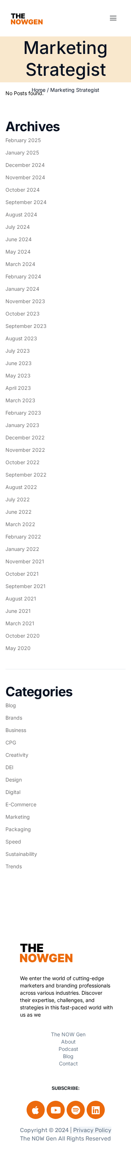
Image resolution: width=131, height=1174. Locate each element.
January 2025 (22, 152)
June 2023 (18, 363)
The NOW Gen (68, 1034)
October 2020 (22, 636)
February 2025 (23, 140)
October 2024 (22, 190)
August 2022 (21, 487)
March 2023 (20, 400)
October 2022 (22, 462)
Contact (68, 1063)
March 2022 (20, 524)
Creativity (16, 755)
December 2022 (25, 437)
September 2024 (26, 202)
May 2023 (18, 375)
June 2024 (18, 239)
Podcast (68, 1049)
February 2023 (23, 413)
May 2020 (18, 648)
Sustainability (21, 854)
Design (13, 779)
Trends (13, 866)
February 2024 (23, 276)
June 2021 (18, 611)
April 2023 (18, 388)
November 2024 (25, 177)
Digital (12, 792)
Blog (10, 705)
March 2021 (19, 623)
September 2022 (26, 474)
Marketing (17, 817)
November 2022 (25, 450)
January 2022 (22, 549)
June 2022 (18, 512)
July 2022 (17, 499)
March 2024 (20, 264)
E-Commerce (20, 804)
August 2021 (20, 598)
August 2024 (21, 214)
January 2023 (22, 425)
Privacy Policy (92, 1130)
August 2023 (21, 338)
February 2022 (23, 536)
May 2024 (18, 252)
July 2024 (17, 227)
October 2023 (22, 313)
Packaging (18, 829)
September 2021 (25, 586)
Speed (13, 841)
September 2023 (26, 326)
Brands (13, 718)
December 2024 (25, 165)
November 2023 (25, 301)
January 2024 (22, 289)
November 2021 (24, 561)
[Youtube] (56, 1110)
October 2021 (22, 574)
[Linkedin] (96, 1110)
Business (15, 730)
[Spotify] (76, 1110)
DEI (9, 767)
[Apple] (36, 1110)
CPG (10, 742)
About (68, 1041)
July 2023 (17, 351)
